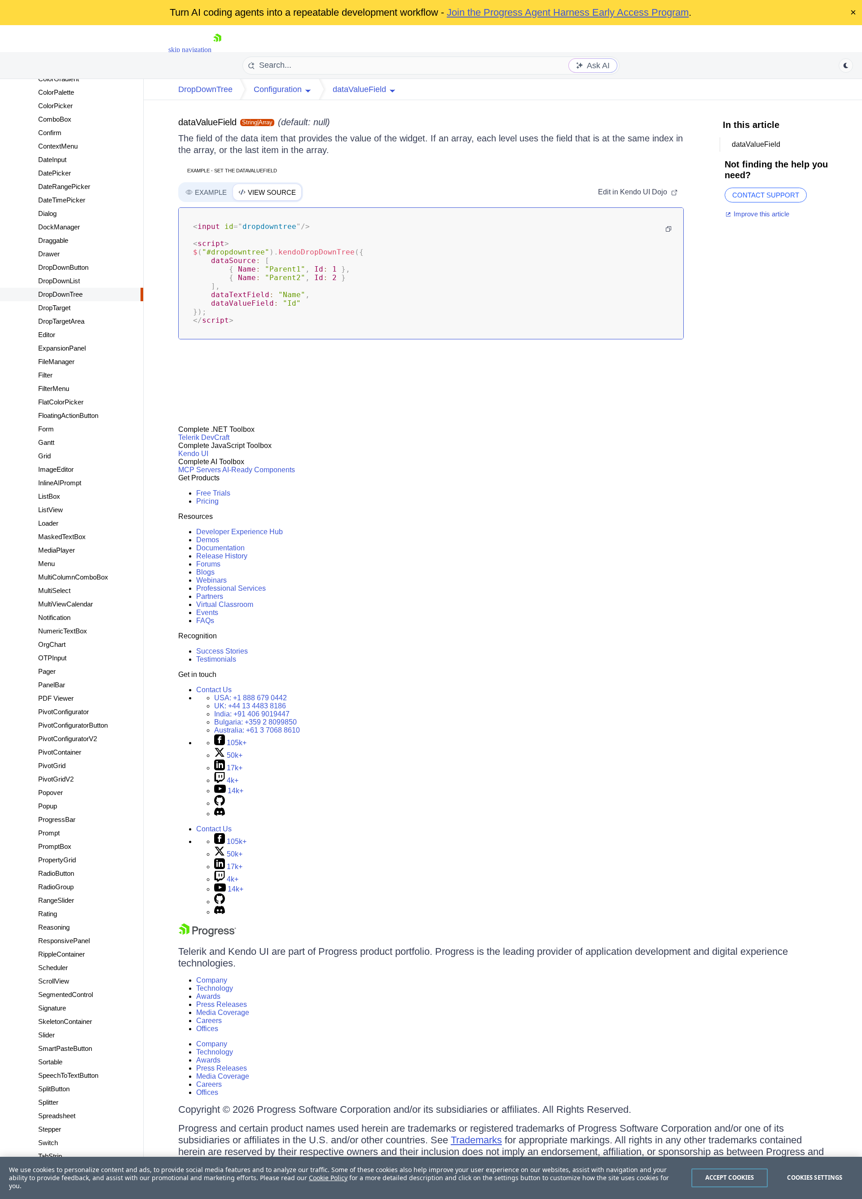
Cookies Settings (814, 1177)
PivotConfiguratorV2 (67, 738)
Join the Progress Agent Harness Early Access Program (568, 12)
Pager (47, 671)
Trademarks (476, 1140)
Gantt (46, 442)
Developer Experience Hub (239, 532)
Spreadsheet (56, 1116)
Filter (45, 375)
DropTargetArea (61, 321)
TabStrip (50, 1156)
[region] (431, 1178)
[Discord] (219, 813)
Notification (54, 617)
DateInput (52, 159)
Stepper (49, 1129)
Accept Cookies (729, 1177)
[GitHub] (219, 803)
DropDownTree (60, 294)
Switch (48, 1142)
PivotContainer (59, 752)
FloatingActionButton (68, 415)
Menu (46, 563)
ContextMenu (58, 146)
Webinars (211, 580)
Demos (207, 540)
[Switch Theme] (846, 65)
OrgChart (52, 644)
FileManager (56, 361)
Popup (47, 806)
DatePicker (54, 173)
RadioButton (56, 873)
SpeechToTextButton (68, 1075)
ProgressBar (56, 819)
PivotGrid (52, 765)
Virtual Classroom (224, 604)
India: (252, 714)
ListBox (49, 496)
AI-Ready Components (258, 470)
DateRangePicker (64, 186)
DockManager (59, 227)
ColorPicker (55, 106)
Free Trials (213, 493)
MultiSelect (54, 590)
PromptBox (54, 846)
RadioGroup (56, 887)
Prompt (49, 833)
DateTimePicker (61, 200)
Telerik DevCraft (203, 437)
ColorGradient (58, 79)
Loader (48, 523)
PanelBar (51, 685)
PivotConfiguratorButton (73, 725)
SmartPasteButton (65, 1048)
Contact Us (214, 690)
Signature (52, 1008)
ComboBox (54, 119)
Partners (209, 596)
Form (46, 429)
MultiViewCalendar (65, 604)
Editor (46, 334)
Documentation (220, 548)
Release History (221, 556)
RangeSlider (56, 900)
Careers (209, 1020)
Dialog (47, 213)
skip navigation (189, 49)
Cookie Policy (328, 1177)
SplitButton (54, 1089)
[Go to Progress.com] (207, 934)
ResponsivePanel (64, 940)
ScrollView (53, 981)
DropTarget (54, 308)
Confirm (50, 132)
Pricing (207, 501)
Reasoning (54, 927)
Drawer (49, 254)
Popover (50, 792)
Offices (207, 1028)
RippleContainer (61, 954)
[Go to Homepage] (217, 49)
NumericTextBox (62, 631)
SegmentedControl (65, 994)
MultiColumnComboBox (73, 577)
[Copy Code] (668, 229)
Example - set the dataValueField (232, 170)
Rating (47, 914)
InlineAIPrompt (59, 483)
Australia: (257, 730)
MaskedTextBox (62, 536)
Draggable (53, 240)
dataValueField (207, 122)
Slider (46, 1035)
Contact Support (765, 195)
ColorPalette (56, 92)
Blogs (205, 572)
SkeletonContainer (65, 1021)
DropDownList (59, 281)
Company (211, 980)
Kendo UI (193, 453)
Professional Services (231, 588)
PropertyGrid (57, 860)
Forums (208, 564)
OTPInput (52, 658)
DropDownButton (63, 267)
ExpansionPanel (62, 348)
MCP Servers (199, 470)
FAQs (205, 620)
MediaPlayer (56, 550)
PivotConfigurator (63, 712)
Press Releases (221, 1004)
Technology (214, 988)
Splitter (48, 1102)
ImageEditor (56, 469)
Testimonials (216, 659)
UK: (250, 706)
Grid (44, 456)
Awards (208, 996)
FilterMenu (53, 388)
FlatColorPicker (61, 402)
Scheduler (53, 967)
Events (207, 612)
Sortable (50, 1062)
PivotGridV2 (56, 779)
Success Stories (222, 651)
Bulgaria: (255, 722)
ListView (50, 510)
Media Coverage (222, 1012)
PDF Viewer (56, 698)
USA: (250, 698)
